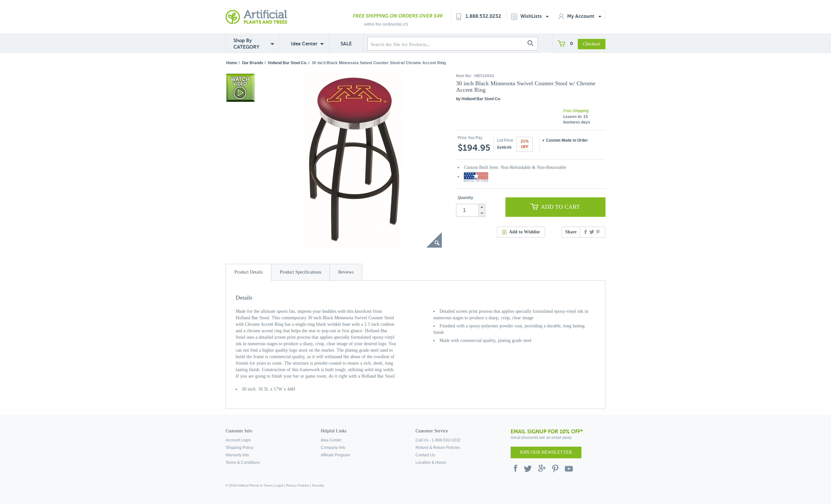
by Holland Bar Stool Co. (478, 99)
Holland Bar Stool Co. (287, 63)
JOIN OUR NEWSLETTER (546, 452)
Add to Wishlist (524, 231)
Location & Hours (431, 462)
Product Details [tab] (248, 272)
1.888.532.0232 (483, 16)
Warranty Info (237, 455)
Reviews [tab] (345, 272)
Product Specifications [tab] (300, 272)
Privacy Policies (297, 485)
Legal (279, 485)
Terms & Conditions (243, 462)
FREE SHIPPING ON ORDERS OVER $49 (397, 15)
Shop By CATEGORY (246, 44)
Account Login (238, 440)
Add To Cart (560, 207)
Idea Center (304, 43)
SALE (346, 43)
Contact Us (425, 455)
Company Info (333, 447)
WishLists (531, 16)
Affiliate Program (335, 455)
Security (318, 485)
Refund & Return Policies (438, 447)
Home (231, 63)
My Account (581, 16)
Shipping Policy (239, 447)
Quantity (465, 197)
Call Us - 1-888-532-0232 (438, 440)
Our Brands (252, 63)
